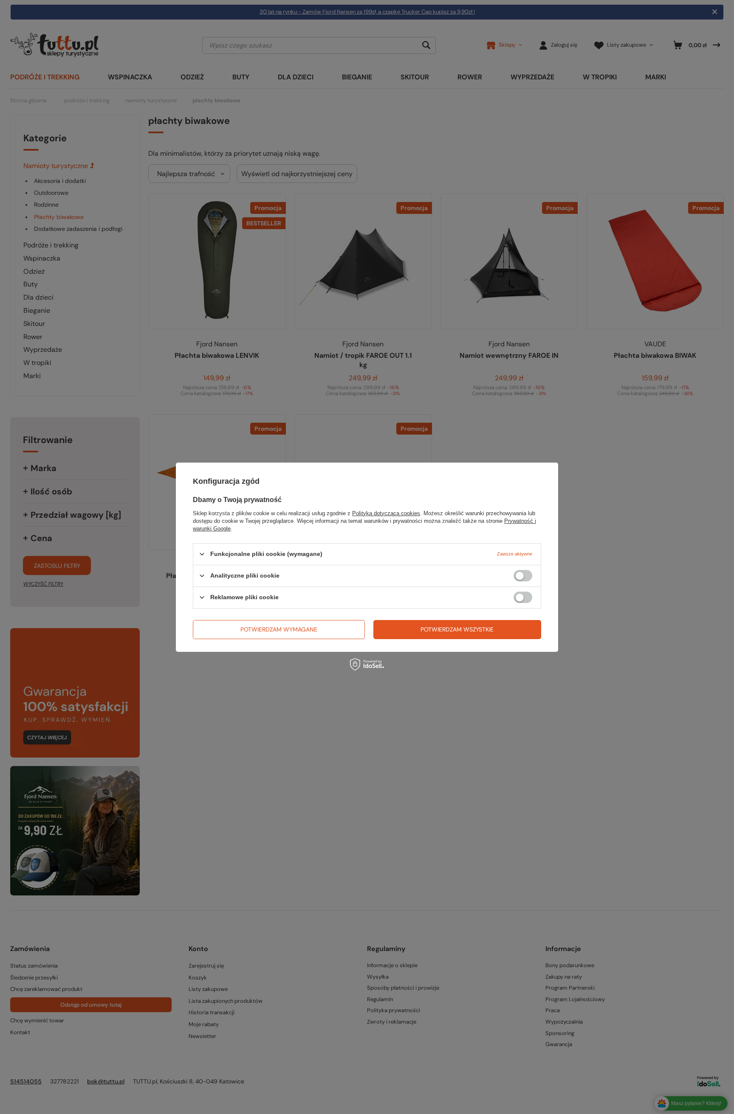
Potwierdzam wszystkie (457, 629)
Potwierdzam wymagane (278, 629)
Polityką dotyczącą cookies (386, 513)
